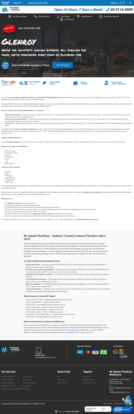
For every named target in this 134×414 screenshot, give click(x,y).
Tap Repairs (26, 389)
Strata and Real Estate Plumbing (11, 389)
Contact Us (86, 377)
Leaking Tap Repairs (29, 383)
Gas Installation (27, 386)
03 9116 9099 (121, 10)
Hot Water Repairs (7, 380)
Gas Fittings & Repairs (8, 386)
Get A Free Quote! (62, 65)
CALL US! (23, 28)
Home (59, 377)
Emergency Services (111, 16)
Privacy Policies (88, 380)
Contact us (55, 219)
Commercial (69, 19)
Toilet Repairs (27, 380)
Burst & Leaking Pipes (8, 383)
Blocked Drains (44, 16)
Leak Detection (86, 16)
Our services (61, 380)
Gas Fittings (65, 16)
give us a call (26, 219)
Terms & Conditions (89, 383)
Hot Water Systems (20, 16)
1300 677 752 (74, 332)
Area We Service (62, 383)
